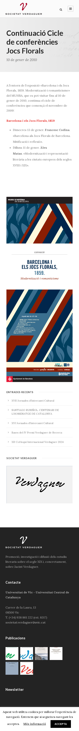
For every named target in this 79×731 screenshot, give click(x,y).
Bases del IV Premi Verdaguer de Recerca (37, 432)
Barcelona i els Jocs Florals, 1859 (30, 120)
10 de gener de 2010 (21, 60)
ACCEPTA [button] (61, 724)
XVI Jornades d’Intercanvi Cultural (32, 423)
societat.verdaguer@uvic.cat (26, 622)
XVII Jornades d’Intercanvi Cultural (33, 400)
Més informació (34, 724)
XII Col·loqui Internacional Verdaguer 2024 (38, 442)
